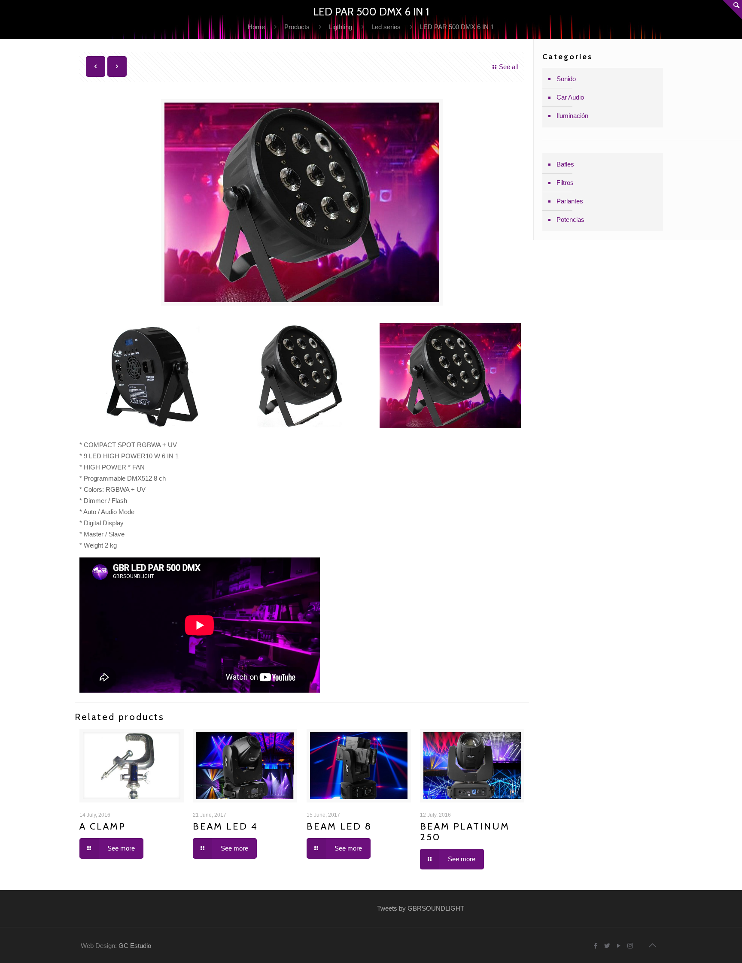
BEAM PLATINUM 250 (465, 832)
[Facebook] (595, 945)
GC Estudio (135, 945)
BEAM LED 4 (225, 826)
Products (297, 26)
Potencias (570, 219)
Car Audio (570, 97)
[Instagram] (630, 945)
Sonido (566, 78)
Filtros (565, 182)
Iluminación (572, 115)
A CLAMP (102, 826)
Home (256, 26)
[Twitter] (606, 945)
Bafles (565, 164)
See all (508, 66)
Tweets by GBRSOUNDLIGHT (420, 908)
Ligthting (340, 26)
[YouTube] (618, 945)
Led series (386, 26)
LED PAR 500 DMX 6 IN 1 (457, 26)
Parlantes (569, 201)
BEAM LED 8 (339, 826)
